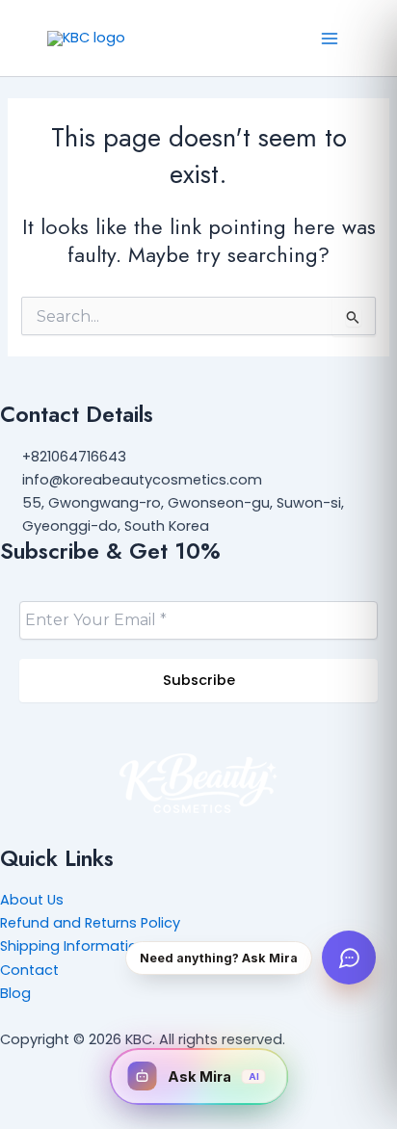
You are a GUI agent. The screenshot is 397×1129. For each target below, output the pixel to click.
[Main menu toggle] (329, 37)
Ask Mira (213, 1076)
